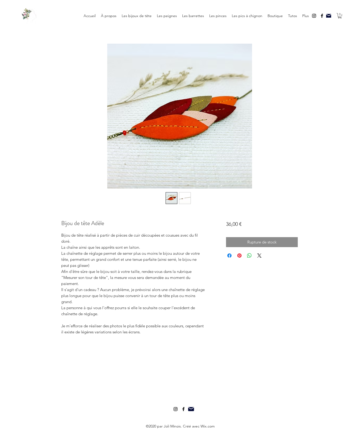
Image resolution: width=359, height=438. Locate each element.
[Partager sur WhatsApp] (249, 255)
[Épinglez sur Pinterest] (239, 255)
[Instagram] (314, 15)
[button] (292, 16)
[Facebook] (322, 15)
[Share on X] (259, 255)
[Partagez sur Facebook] (229, 255)
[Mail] (328, 16)
